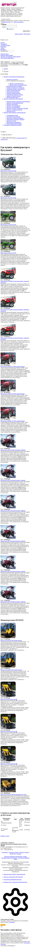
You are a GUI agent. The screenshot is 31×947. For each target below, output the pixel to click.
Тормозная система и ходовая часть (16, 89)
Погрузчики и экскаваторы (14, 122)
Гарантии (21, 852)
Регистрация (27, 34)
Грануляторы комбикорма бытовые (13, 125)
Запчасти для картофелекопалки (15, 103)
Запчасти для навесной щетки (14, 109)
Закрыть (2, 23)
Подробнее (12, 922)
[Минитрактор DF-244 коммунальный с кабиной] (8, 447)
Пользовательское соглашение (9, 858)
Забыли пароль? (19, 34)
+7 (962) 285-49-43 (7, 17)
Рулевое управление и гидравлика (15, 87)
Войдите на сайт (6, 22)
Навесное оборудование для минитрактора (15, 112)
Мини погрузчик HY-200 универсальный (11, 640)
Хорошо (3, 924)
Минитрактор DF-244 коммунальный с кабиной (13, 450)
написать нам (4, 139)
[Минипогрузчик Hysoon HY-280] (8, 696)
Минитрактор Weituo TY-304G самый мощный (13, 366)
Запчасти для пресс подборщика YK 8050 (17, 108)
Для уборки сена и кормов (13, 116)
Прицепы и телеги (11, 120)
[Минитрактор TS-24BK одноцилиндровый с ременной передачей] (8, 278)
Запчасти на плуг (11, 111)
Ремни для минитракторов (13, 90)
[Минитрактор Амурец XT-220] (8, 168)
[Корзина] (1, 38)
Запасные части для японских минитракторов (15, 882)
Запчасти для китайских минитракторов (14, 76)
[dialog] (15, 905)
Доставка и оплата (13, 852)
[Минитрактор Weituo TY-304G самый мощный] (8, 363)
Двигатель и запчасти (12, 79)
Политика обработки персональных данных (15, 856)
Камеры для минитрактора (16, 83)
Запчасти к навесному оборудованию (13, 98)
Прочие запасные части (13, 97)
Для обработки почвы (12, 115)
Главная (6, 68)
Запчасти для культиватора (13, 105)
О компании (5, 852)
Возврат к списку (5, 836)
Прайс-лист (13, 853)
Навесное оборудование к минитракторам (14, 874)
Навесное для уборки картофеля (15, 118)
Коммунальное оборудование (14, 123)
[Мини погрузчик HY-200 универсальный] (8, 637)
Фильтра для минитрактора (14, 93)
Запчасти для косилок (12, 104)
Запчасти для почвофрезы (13, 107)
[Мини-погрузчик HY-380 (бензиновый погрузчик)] (8, 791)
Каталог (27, 852)
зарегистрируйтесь (18, 22)
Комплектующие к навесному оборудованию (18, 101)
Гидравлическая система (13, 92)
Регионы (19, 853)
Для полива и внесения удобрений (15, 119)
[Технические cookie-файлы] (15, 945)
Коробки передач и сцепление (14, 86)
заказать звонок (21, 138)
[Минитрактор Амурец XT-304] (8, 221)
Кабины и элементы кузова (14, 96)
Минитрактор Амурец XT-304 (8, 224)
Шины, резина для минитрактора (18, 85)
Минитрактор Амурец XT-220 (8, 170)
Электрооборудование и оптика (15, 94)
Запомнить (11, 29)
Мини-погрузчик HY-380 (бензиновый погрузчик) (14, 794)
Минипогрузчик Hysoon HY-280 (9, 699)
